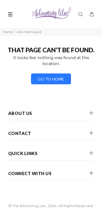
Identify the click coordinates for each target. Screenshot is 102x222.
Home (7, 32)
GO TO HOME (51, 79)
